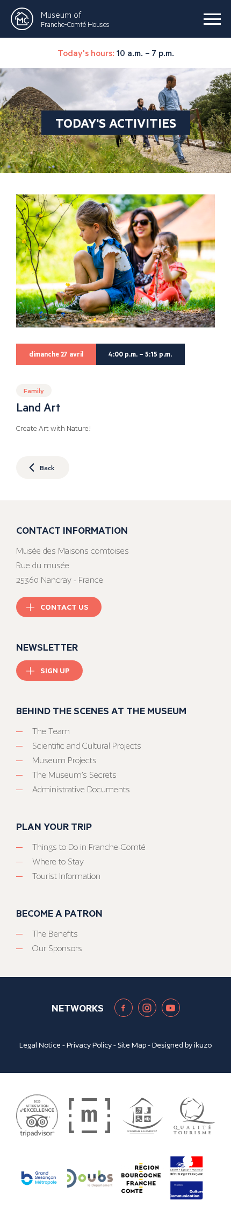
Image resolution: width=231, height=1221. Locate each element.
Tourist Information (66, 876)
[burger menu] (212, 19)
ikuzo (203, 1045)
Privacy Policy (89, 1045)
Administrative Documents (81, 789)
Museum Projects (64, 760)
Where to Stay (58, 861)
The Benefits (55, 934)
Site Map (132, 1045)
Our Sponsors (57, 948)
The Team (51, 731)
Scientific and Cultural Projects (86, 746)
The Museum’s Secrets (74, 775)
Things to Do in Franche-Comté (89, 847)
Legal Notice (40, 1045)
